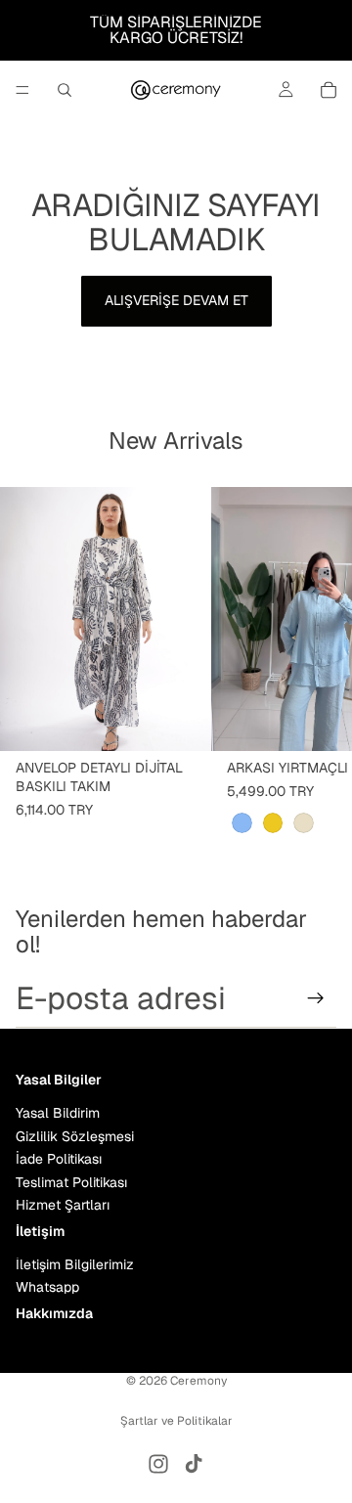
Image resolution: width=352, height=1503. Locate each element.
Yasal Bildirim (58, 1113)
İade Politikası (59, 1159)
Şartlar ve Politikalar (176, 1421)
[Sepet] (328, 89)
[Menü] (22, 89)
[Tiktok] (193, 1464)
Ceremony (198, 1381)
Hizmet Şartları (63, 1205)
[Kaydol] (315, 998)
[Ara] (64, 89)
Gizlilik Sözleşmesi (75, 1136)
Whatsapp (47, 1287)
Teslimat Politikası (71, 1182)
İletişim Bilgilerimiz (75, 1264)
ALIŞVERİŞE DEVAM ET (176, 300)
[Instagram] (158, 1464)
